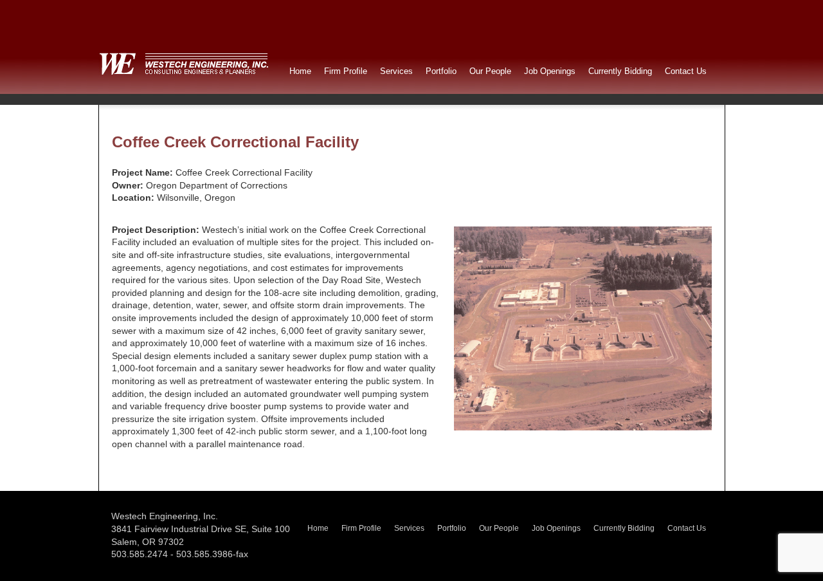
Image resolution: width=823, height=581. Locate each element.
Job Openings (549, 71)
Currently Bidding (620, 71)
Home (300, 71)
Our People (490, 71)
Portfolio (441, 71)
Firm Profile (345, 71)
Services (396, 71)
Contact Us (686, 71)
